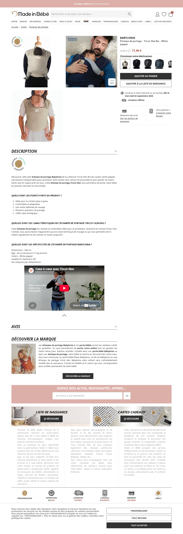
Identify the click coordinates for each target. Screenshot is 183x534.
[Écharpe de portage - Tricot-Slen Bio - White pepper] (125, 64)
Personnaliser (111, 21)
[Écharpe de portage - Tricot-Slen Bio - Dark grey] (148, 64)
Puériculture (50, 21)
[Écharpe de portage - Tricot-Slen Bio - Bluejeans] (159, 64)
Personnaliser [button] (139, 510)
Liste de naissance (163, 21)
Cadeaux (125, 21)
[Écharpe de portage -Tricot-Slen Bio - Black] (137, 64)
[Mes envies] (164, 14)
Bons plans (136, 21)
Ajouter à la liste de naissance (146, 83)
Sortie (14, 21)
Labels (148, 21)
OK (127, 395)
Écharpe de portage (38, 27)
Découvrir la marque (78, 376)
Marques (96, 21)
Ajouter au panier (145, 76)
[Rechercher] (129, 14)
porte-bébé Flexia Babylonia (76, 357)
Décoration (35, 21)
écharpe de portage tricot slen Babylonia (60, 360)
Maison (23, 21)
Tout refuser (139, 518)
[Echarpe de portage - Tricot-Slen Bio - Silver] (171, 64)
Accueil (14, 27)
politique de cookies (21, 518)
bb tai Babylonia (102, 357)
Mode (77, 21)
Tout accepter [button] (139, 525)
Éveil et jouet (65, 21)
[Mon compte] (157, 14)
